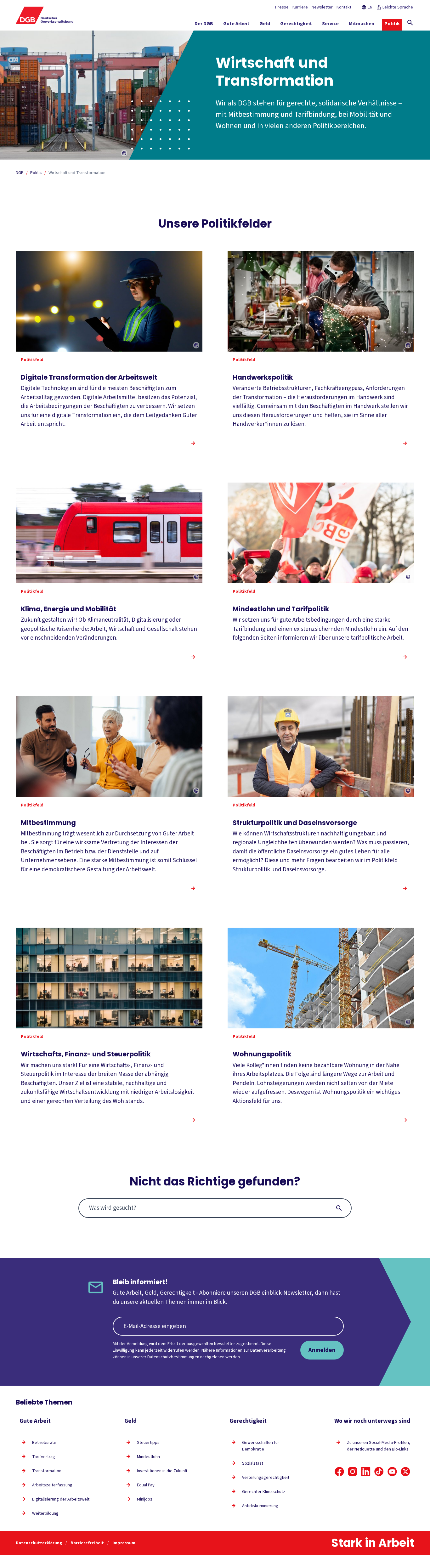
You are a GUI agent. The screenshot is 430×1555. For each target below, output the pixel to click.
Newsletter (322, 7)
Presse (282, 7)
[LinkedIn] (366, 1472)
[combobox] (215, 1208)
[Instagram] (353, 1472)
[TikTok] (379, 1472)
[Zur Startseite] (45, 15)
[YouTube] (392, 1472)
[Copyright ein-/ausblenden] (124, 153)
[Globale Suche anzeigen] (410, 22)
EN (370, 7)
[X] (405, 1472)
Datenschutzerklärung (39, 1543)
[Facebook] (339, 1472)
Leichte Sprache (397, 7)
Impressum (123, 1543)
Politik (36, 173)
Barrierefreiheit (88, 1543)
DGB (20, 173)
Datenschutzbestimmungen (173, 1357)
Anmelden (322, 1350)
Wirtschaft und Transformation (76, 173)
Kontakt (344, 7)
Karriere (300, 7)
